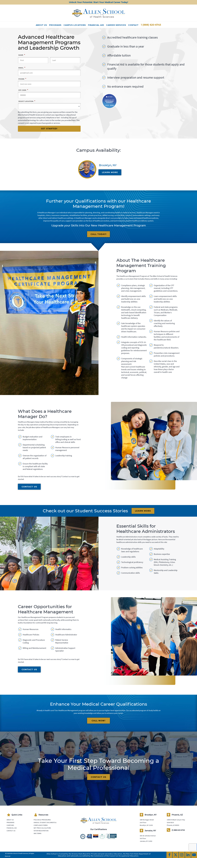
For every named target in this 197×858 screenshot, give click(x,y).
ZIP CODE (23, 90)
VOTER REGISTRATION (41, 831)
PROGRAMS (55, 25)
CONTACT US (29, 487)
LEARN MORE (110, 172)
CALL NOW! (98, 720)
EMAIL (21, 67)
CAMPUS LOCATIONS (75, 25)
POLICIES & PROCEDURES (42, 820)
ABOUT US (41, 25)
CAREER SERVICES (116, 25)
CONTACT (133, 25)
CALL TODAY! (98, 234)
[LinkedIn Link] (188, 855)
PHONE (22, 79)
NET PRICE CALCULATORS (42, 828)
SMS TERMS (37, 833)
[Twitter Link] (175, 855)
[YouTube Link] (194, 855)
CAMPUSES (10, 825)
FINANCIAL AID (96, 25)
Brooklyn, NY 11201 (146, 825)
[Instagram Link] (182, 855)
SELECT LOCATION (26, 101)
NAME (21, 55)
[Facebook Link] (169, 855)
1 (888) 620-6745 (151, 24)
